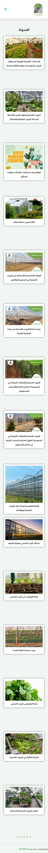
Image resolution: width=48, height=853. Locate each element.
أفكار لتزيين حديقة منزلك (24, 222)
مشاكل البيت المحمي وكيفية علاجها (24, 543)
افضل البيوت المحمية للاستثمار (24, 811)
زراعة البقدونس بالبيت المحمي (24, 704)
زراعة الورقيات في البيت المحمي (24, 597)
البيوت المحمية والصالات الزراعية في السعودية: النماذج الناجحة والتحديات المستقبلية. (24, 387)
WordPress (24, 849)
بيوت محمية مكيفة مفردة (24, 650)
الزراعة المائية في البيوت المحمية (24, 757)
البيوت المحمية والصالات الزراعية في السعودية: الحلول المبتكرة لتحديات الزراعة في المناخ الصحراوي (24, 440)
